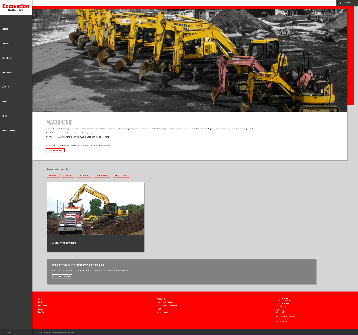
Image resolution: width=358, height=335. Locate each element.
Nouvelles (41, 312)
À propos (41, 308)
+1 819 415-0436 (283, 303)
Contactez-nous (163, 312)
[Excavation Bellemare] (16, 7)
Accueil (40, 298)
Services (41, 302)
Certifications (55, 150)
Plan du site (161, 298)
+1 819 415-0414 (282, 298)
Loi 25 (159, 308)
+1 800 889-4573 (284, 301)
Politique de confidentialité (167, 305)
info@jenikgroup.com (285, 306)
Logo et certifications (165, 302)
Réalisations (42, 305)
